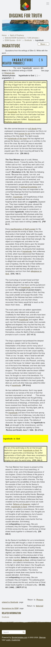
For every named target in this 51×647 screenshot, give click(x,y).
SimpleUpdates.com (19, 637)
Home (4, 35)
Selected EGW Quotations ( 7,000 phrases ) (22, 37)
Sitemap (42, 637)
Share (43, 44)
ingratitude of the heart (17, 138)
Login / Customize (13, 640)
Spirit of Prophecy (17, 35)
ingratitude (12, 112)
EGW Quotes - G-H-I (13, 40)
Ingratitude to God (31, 450)
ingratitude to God (19, 506)
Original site (9, 73)
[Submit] (24, 632)
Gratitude (28, 40)
